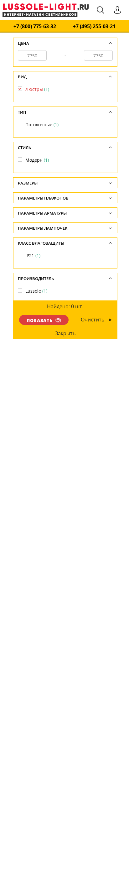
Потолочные (42, 125)
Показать (39, 320)
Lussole (36, 291)
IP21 (32, 255)
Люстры (37, 89)
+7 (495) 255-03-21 (94, 26)
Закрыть (65, 333)
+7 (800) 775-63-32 (34, 26)
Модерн (37, 160)
